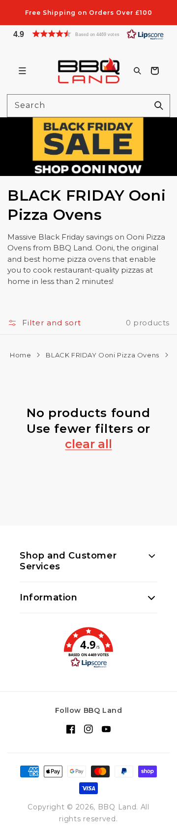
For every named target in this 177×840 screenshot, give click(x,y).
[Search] (159, 105)
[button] (88, 33)
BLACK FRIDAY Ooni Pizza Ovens (102, 355)
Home (20, 355)
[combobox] (88, 106)
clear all (88, 444)
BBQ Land (117, 807)
